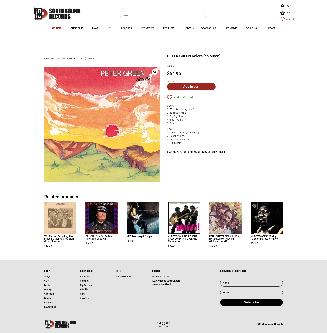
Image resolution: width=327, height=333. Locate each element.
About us (251, 28)
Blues (62, 58)
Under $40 (125, 28)
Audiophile (76, 28)
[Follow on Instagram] (167, 324)
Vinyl (53, 58)
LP (58, 58)
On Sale (56, 28)
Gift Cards (231, 28)
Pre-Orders (147, 28)
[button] (155, 72)
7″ (109, 28)
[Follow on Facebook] (160, 324)
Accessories (208, 28)
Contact (270, 28)
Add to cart (191, 87)
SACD (95, 28)
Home (46, 58)
